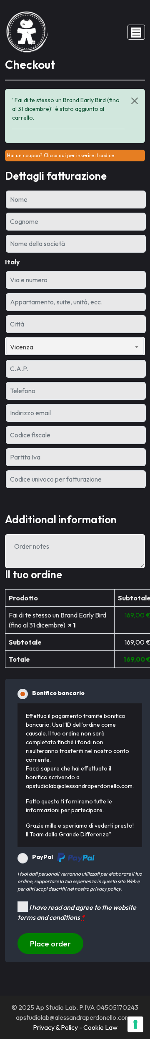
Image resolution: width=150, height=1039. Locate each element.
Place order (50, 944)
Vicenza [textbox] (21, 347)
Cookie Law (100, 1027)
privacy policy (105, 889)
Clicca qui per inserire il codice (79, 155)
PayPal (42, 857)
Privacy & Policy (55, 1027)
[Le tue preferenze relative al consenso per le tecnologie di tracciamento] (135, 1024)
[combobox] (75, 346)
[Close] (135, 101)
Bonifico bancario (58, 693)
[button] (136, 32)
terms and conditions (49, 917)
